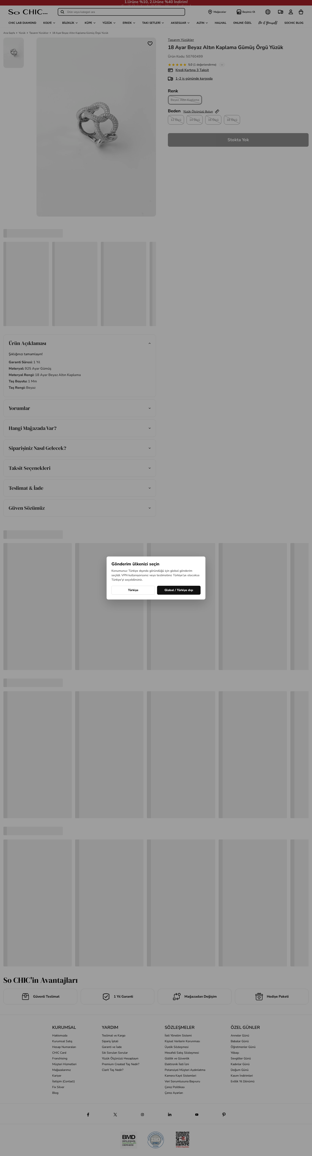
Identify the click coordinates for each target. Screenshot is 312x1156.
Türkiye (133, 590)
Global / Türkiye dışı (178, 590)
